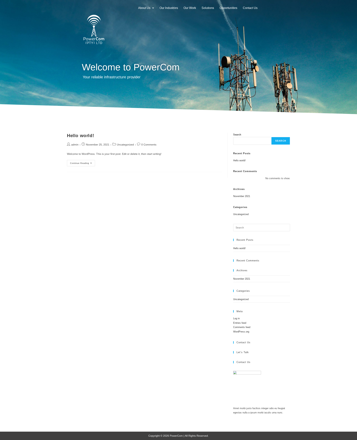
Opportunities (228, 7)
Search (237, 134)
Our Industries (169, 7)
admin (74, 144)
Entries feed (239, 322)
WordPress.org (241, 331)
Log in (236, 318)
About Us (144, 7)
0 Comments (148, 144)
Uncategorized (125, 144)
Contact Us (250, 7)
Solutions (208, 7)
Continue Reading (82, 162)
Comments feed (241, 327)
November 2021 (241, 196)
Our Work (190, 7)
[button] (146, 8)
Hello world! (80, 135)
